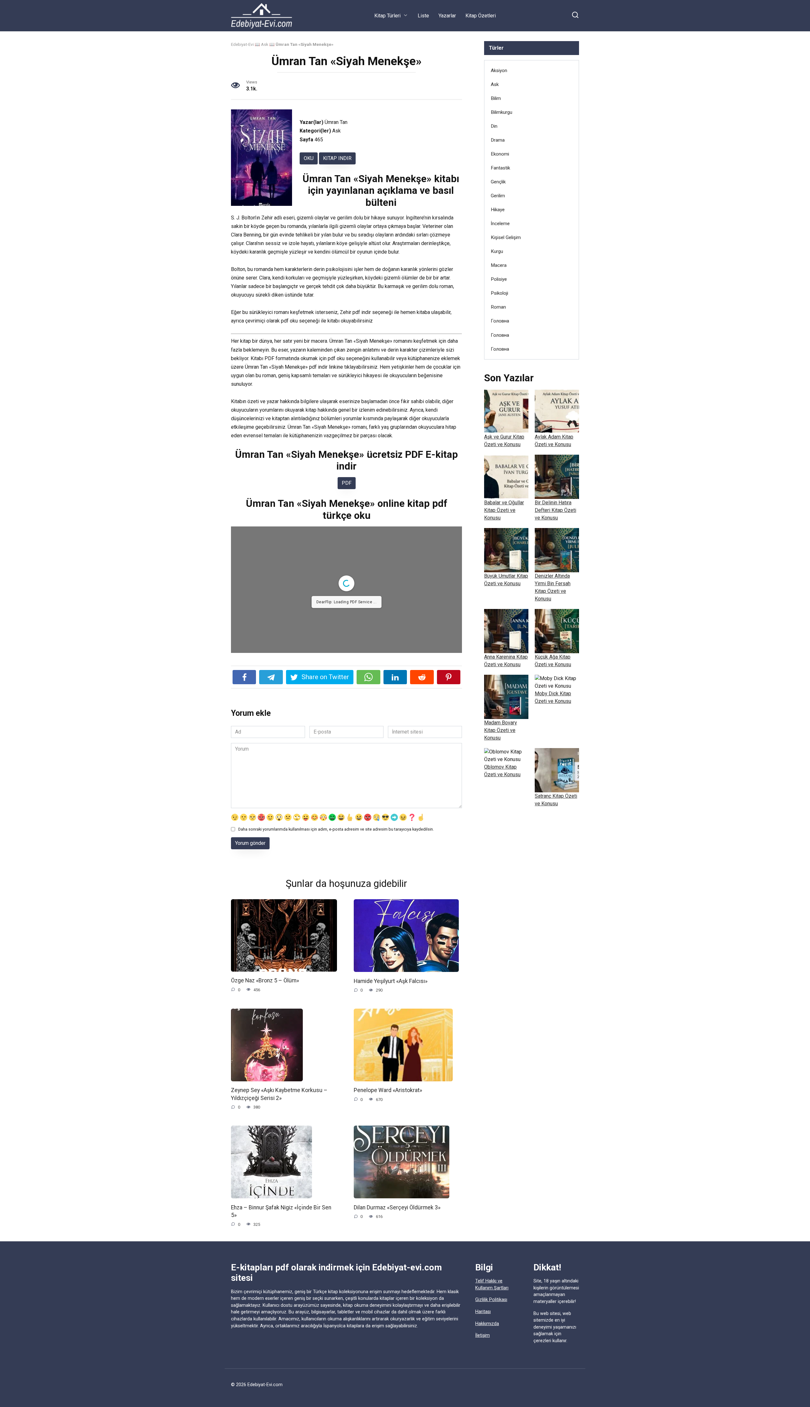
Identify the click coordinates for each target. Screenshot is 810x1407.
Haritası (483, 1311)
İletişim (482, 1335)
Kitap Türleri (387, 16)
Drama (498, 140)
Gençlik (498, 182)
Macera (499, 265)
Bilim (496, 98)
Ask (264, 44)
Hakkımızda (487, 1323)
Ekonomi (500, 154)
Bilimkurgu (501, 112)
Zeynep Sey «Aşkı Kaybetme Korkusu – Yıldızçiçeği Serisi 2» (279, 1094)
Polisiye (499, 279)
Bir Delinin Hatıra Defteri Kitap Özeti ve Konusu (555, 510)
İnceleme (500, 223)
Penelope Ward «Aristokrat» (388, 1090)
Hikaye (498, 209)
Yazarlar (447, 16)
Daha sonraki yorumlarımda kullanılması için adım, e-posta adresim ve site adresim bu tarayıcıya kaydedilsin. (336, 829)
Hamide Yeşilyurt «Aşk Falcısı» (390, 981)
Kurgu (497, 251)
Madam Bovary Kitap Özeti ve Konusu (500, 730)
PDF (347, 483)
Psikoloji (499, 293)
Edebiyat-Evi (242, 44)
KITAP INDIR (337, 158)
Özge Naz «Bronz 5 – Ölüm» (265, 980)
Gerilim (498, 196)
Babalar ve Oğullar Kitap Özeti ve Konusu (504, 510)
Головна (500, 321)
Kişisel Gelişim (506, 237)
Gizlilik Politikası (491, 1299)
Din (494, 126)
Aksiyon (499, 70)
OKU (309, 158)
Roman (498, 307)
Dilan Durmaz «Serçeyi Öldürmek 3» (397, 1207)
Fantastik (500, 168)
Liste (423, 16)
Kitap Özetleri (480, 16)
